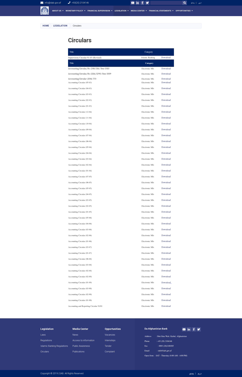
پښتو (193, 2)
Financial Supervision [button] (99, 11)
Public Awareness (81, 346)
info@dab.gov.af (53, 2)
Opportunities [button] (183, 11)
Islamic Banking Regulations (54, 346)
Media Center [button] (138, 11)
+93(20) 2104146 (80, 2)
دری (200, 2)
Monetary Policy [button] (74, 11)
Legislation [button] (120, 11)
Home (46, 25)
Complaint (110, 351)
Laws (43, 334)
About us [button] (56, 11)
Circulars (44, 351)
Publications (78, 351)
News (75, 334)
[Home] (45, 10)
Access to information (83, 340)
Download (166, 99)
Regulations (46, 340)
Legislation (60, 25)
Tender (108, 346)
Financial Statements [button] (160, 11)
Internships (110, 340)
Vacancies (110, 334)
